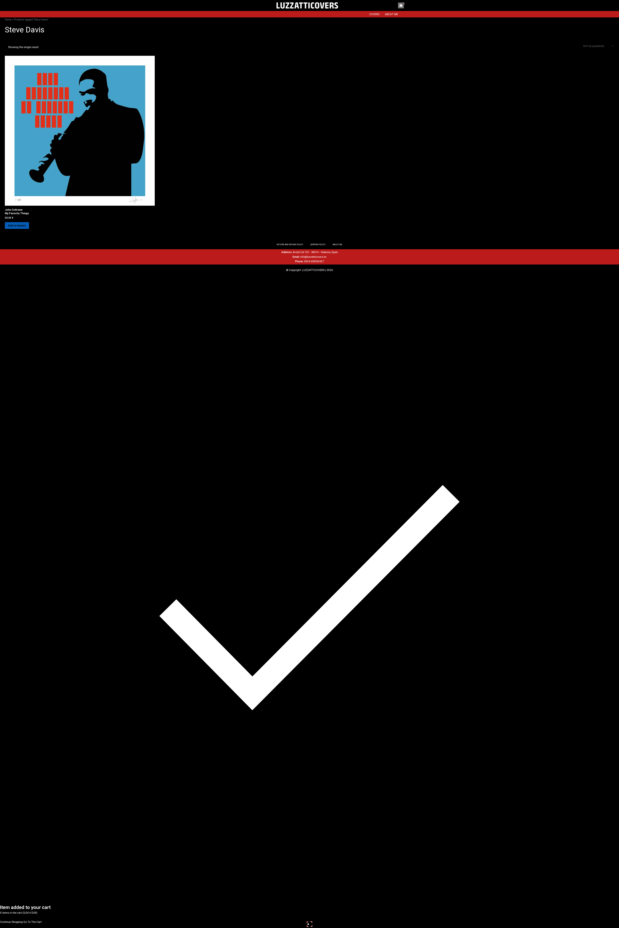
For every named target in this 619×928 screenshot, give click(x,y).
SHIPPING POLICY (317, 244)
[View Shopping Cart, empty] (401, 5)
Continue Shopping (11, 921)
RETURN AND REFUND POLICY (290, 244)
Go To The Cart (32, 921)
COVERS (374, 14)
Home (8, 19)
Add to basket (17, 225)
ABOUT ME (391, 14)
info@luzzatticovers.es (313, 256)
